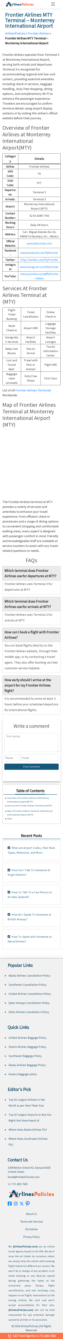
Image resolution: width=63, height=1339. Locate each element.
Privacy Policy (31, 1237)
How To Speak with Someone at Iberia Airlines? (30, 939)
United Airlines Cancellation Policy (30, 994)
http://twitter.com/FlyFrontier (39, 260)
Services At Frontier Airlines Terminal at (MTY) (29, 805)
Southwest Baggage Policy (25, 1056)
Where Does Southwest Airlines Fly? (28, 1141)
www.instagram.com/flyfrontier (39, 267)
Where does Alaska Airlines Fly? (28, 1129)
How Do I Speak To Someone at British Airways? (29, 917)
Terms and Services (31, 1221)
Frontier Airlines (38, 33)
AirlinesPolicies (15, 33)
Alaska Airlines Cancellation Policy (29, 975)
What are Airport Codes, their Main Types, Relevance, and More (31, 850)
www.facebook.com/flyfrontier (39, 253)
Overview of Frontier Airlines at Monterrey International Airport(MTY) (28, 799)
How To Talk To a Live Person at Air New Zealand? (30, 894)
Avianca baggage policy (23, 1074)
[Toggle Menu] (53, 4)
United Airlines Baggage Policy (27, 1038)
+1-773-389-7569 (18, 1184)
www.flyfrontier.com (39, 243)
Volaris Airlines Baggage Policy (27, 1047)
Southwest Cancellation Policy (27, 984)
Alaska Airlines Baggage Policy (27, 1065)
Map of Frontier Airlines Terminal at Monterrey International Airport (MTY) (30, 812)
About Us (31, 1214)
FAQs (9, 818)
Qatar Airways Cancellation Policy (29, 1003)
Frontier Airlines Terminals (33, 390)
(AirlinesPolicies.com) (25, 1246)
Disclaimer (31, 1229)
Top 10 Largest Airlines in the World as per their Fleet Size (27, 1102)
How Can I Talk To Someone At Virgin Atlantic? (29, 872)
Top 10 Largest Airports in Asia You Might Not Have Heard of (30, 1117)
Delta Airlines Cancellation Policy (29, 1012)
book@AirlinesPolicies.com (24, 1177)
